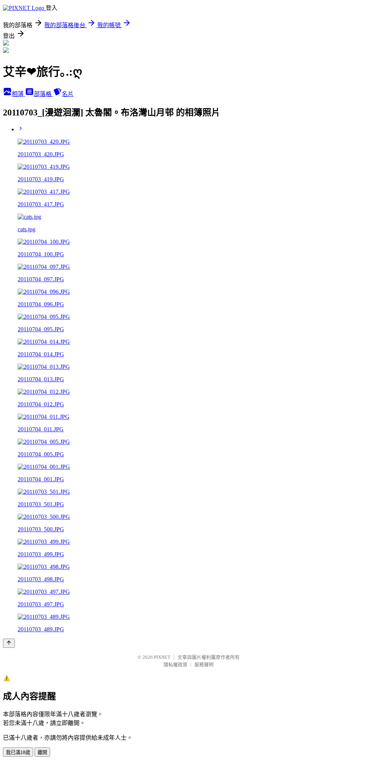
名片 (68, 94)
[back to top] (9, 643)
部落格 (43, 94)
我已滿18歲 (18, 752)
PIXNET (162, 657)
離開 (42, 752)
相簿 (18, 94)
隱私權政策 (175, 664)
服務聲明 (204, 664)
